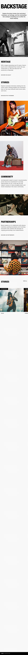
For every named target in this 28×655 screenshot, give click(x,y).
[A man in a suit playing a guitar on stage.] (14, 39)
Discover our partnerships (7, 235)
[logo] (5, 5)
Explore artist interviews (7, 95)
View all (25, 280)
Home (2, 653)
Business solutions (22, 2)
